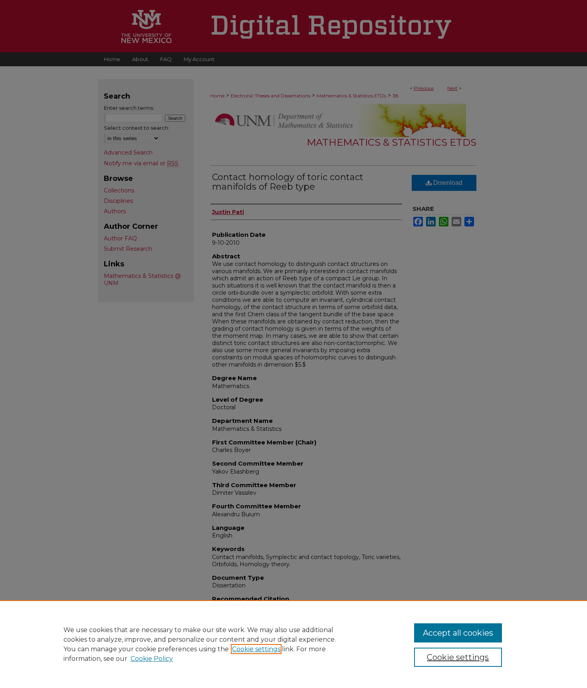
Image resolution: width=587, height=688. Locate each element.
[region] (293, 644)
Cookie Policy (152, 658)
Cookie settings (256, 649)
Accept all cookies (458, 633)
